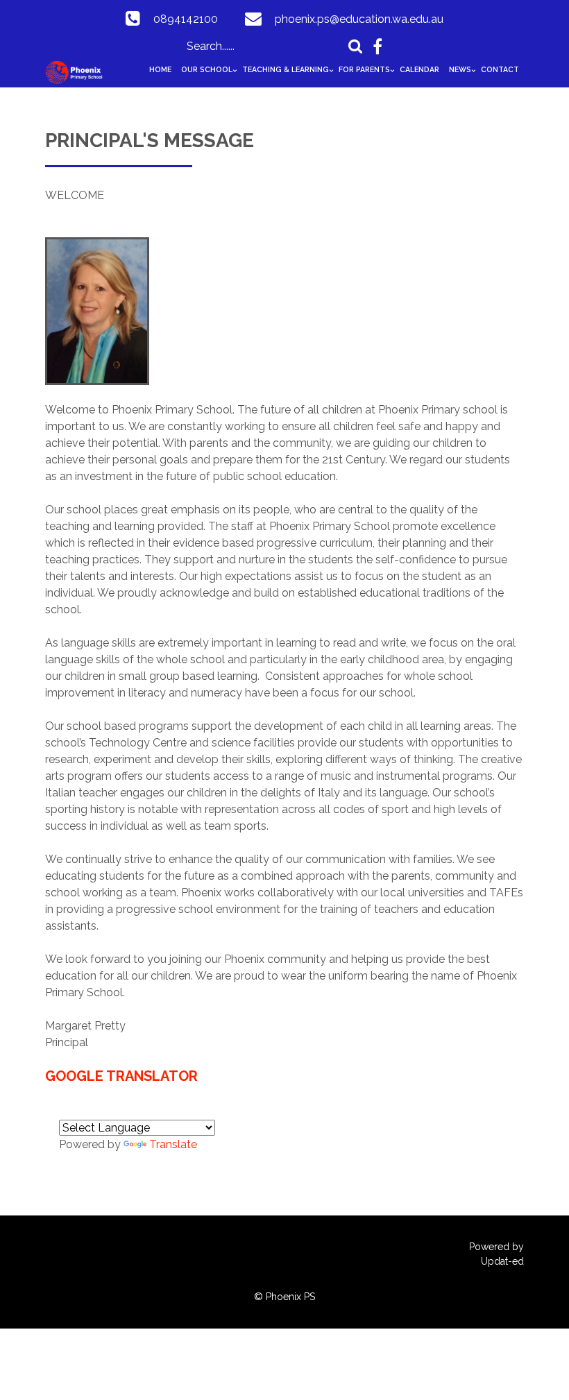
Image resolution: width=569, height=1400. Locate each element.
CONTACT (500, 69)
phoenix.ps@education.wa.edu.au (359, 19)
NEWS (460, 69)
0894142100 (185, 19)
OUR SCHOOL (206, 69)
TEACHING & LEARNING (285, 69)
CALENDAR (419, 69)
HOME (160, 69)
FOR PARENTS (364, 69)
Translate (173, 1144)
